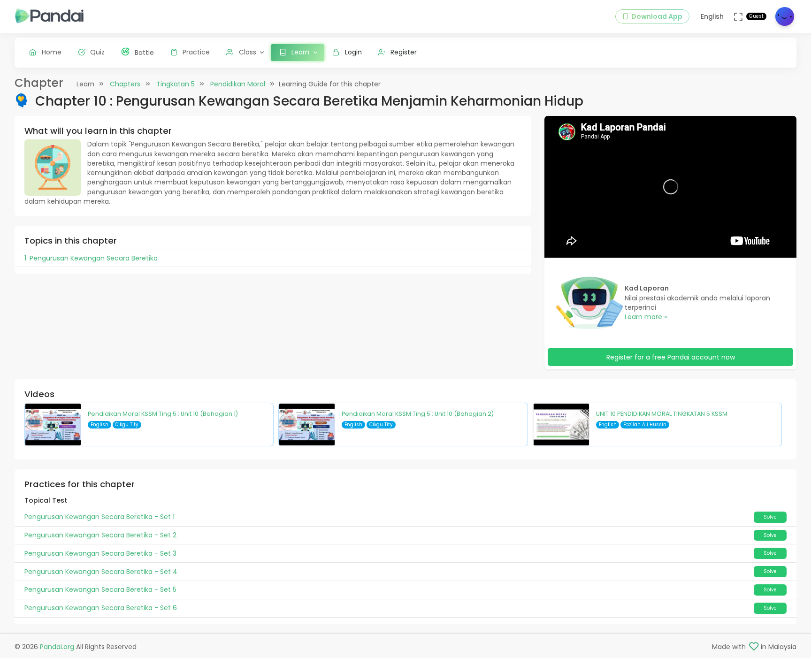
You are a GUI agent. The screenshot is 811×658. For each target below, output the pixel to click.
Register (403, 52)
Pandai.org (57, 646)
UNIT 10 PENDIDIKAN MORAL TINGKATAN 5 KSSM (661, 414)
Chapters (125, 84)
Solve (770, 517)
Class (247, 52)
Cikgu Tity (126, 424)
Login (353, 52)
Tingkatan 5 (175, 84)
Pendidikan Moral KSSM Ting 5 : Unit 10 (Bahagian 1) (163, 414)
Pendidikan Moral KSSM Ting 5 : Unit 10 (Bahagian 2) (418, 414)
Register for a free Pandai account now (670, 357)
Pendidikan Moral (237, 84)
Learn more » (646, 316)
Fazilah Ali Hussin (644, 424)
